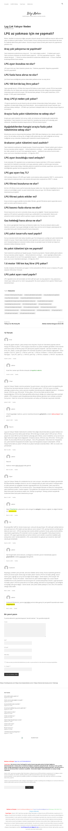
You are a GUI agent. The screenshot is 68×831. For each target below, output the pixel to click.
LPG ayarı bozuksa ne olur (45, 304)
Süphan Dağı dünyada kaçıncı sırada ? (13, 720)
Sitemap (55, 683)
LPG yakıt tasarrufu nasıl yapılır (27, 313)
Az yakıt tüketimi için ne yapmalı (45, 301)
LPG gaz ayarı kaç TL (57, 310)
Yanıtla (14, 358)
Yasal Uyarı (22, 4)
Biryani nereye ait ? (8, 728)
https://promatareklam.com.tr (24, 683)
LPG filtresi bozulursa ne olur (28, 310)
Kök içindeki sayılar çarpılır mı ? (11, 696)
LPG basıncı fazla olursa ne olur (48, 307)
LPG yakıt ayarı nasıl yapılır (11, 313)
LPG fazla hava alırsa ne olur (11, 310)
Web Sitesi (6, 654)
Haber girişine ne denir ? (10, 712)
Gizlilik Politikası (14, 4)
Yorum (5, 622)
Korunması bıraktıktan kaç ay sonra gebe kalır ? (15, 708)
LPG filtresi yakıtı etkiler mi (43, 310)
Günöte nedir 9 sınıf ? (9, 724)
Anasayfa (6, 4)
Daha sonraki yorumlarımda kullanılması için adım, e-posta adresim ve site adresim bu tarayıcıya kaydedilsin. (31, 662)
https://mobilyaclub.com (7, 683)
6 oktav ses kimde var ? (9, 716)
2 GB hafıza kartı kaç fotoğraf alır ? (12, 732)
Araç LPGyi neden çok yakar (11, 298)
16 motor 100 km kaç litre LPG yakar (13, 295)
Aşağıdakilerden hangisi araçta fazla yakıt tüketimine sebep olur (20, 301)
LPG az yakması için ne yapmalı (31, 307)
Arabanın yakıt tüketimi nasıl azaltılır (33, 295)
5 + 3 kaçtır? (7, 666)
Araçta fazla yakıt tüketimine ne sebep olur (31, 298)
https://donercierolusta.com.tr (43, 683)
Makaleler (11, 291)
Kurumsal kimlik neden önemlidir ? (12, 704)
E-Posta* (6, 647)
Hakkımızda (30, 4)
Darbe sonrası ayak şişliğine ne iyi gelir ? (13, 700)
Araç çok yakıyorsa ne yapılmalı (51, 295)
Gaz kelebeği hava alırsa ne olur (12, 304)
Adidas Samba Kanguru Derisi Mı (53, 324)
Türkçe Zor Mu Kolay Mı (12, 324)
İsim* (5, 640)
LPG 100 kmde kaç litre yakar (29, 304)
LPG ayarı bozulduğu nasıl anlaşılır (13, 307)
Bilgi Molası (34, 13)
